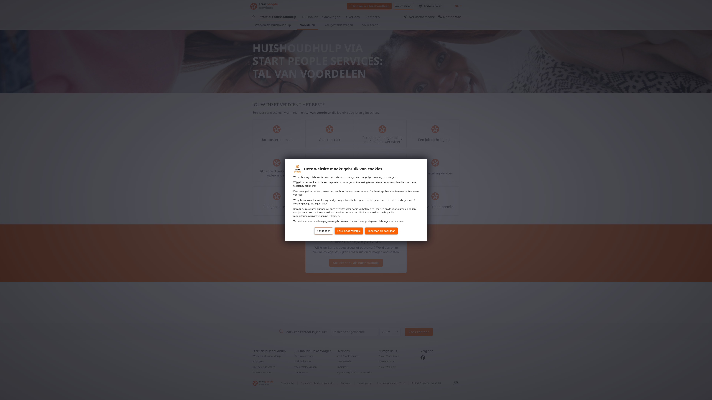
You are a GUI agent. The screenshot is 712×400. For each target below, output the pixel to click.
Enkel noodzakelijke (349, 231)
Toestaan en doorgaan (381, 231)
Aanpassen (323, 231)
